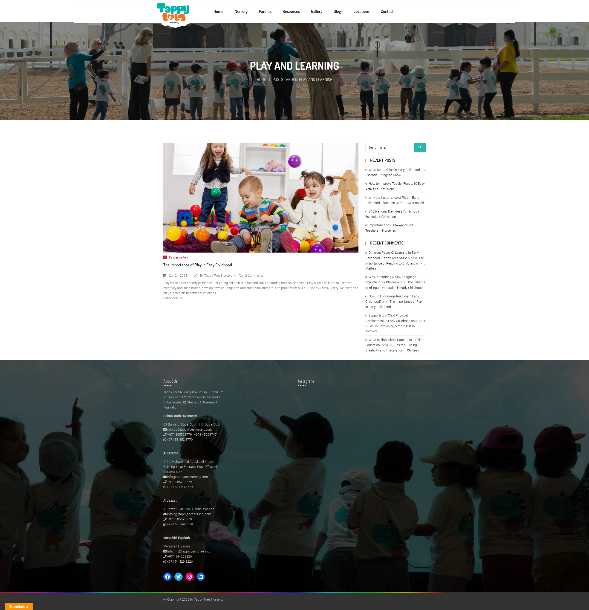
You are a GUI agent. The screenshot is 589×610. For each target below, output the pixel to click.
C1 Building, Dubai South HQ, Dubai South (192, 424)
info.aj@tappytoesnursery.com (189, 514)
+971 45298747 (205, 434)
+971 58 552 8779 (180, 439)
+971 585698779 (179, 519)
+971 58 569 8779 (180, 524)
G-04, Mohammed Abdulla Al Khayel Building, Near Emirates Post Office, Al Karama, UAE (190, 467)
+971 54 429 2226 (180, 561)
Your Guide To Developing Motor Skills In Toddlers (395, 326)
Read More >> (173, 298)
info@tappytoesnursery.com (187, 477)
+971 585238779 (179, 482)
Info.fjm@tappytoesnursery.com (190, 551)
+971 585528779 (179, 434)
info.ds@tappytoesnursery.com (189, 429)
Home (261, 79)
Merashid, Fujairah (176, 546)
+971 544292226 (179, 556)
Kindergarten (178, 257)
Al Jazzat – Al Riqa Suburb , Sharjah (188, 509)
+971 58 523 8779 (180, 487)
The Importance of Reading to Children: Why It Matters (395, 263)
